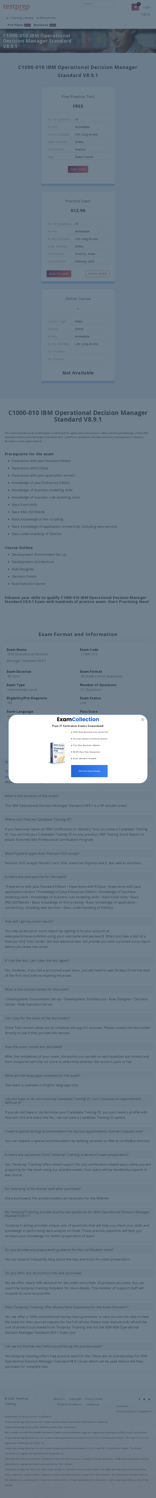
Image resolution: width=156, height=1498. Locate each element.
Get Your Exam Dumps (89, 771)
